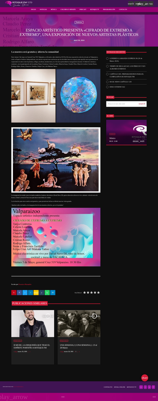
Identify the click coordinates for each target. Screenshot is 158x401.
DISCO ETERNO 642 (117, 87)
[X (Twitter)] (145, 387)
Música (112, 138)
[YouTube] (141, 387)
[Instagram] (149, 387)
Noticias (79, 22)
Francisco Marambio (25, 284)
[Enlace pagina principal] (19, 3)
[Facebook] (153, 387)
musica (112, 134)
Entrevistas (17, 340)
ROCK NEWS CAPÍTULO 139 (121, 82)
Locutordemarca (18, 386)
